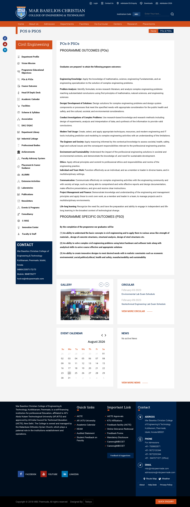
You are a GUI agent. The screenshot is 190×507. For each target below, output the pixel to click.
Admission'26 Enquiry (129, 3)
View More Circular (133, 311)
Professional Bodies (31, 145)
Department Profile (30, 56)
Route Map (151, 478)
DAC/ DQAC (27, 125)
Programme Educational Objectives (33, 71)
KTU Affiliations (114, 420)
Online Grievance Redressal (120, 428)
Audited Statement (86, 433)
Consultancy (27, 214)
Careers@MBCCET (116, 441)
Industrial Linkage (30, 138)
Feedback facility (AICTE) (119, 424)
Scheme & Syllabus (31, 112)
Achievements (28, 151)
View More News (131, 382)
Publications (27, 194)
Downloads (148, 3)
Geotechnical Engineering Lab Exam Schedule (144, 304)
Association (27, 118)
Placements (149, 23)
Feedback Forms (115, 433)
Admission (49, 23)
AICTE (80, 416)
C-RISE (25, 220)
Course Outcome (29, 86)
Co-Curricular (101, 23)
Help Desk (152, 484)
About (142, 484)
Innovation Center (30, 227)
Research (132, 23)
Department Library (30, 132)
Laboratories (27, 187)
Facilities (84, 23)
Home (21, 23)
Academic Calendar (86, 424)
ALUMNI (25, 174)
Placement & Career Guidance (31, 166)
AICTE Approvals (115, 416)
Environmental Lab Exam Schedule (138, 294)
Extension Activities (31, 181)
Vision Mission (28, 63)
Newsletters (27, 200)
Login (96, 3)
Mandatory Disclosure (117, 437)
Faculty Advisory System (33, 158)
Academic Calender (31, 99)
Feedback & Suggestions (120, 455)
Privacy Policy (166, 484)
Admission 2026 (166, 3)
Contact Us (109, 3)
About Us (34, 23)
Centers (118, 23)
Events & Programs (31, 207)
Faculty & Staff (29, 233)
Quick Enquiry (166, 501)
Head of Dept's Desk (31, 92)
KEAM (80, 428)
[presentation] (101, 284)
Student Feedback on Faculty (87, 439)
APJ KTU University (86, 420)
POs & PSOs (27, 79)
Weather (165, 478)
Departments (67, 23)
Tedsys (88, 501)
